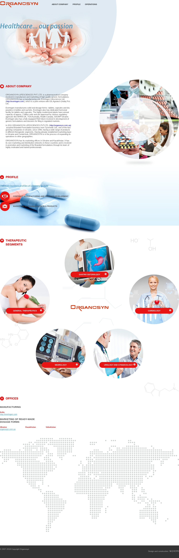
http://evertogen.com (15, 101)
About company (60, 4)
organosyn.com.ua (7, 429)
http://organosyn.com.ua (60, 125)
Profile (76, 4)
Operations (91, 4)
